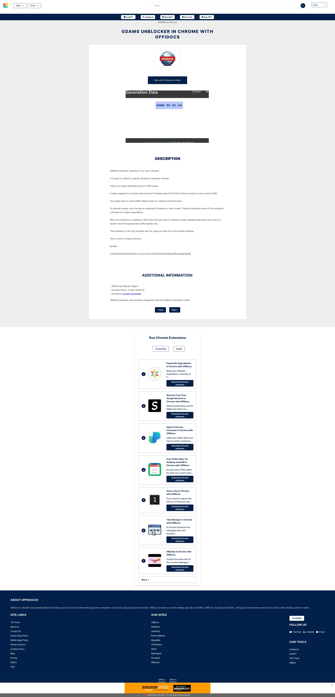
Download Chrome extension (180, 383)
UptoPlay (155, 631)
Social (179, 349)
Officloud (155, 662)
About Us (14, 627)
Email (322, 632)
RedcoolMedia (158, 636)
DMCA (13, 662)
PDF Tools (294, 658)
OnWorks (155, 627)
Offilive (292, 663)
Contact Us (15, 631)
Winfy (153, 649)
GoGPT (293, 654)
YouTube (297, 632)
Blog (12, 653)
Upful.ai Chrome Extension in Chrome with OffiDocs (179, 430)
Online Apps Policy (19, 636)
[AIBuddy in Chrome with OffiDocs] (155, 566)
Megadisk (155, 640)
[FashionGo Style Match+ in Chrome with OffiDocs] (155, 379)
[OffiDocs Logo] (5, 5)
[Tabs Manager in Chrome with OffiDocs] (155, 536)
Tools (32, 5)
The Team (15, 622)
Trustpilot (297, 618)
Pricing (13, 658)
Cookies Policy (17, 649)
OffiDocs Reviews (162, 681)
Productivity (160, 349)
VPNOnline (156, 645)
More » (145, 579)
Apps (18, 5)
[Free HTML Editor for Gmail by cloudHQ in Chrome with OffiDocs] (155, 475)
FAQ (12, 667)
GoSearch (294, 649)
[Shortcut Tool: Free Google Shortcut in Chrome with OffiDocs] (155, 411)
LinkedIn (310, 632)
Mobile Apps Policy (19, 640)
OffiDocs (155, 622)
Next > (175, 310)
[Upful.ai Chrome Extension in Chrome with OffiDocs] (155, 443)
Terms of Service (18, 645)
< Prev (160, 310)
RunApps (155, 658)
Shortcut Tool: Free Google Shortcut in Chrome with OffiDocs (177, 398)
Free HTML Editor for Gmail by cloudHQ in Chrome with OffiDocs (177, 462)
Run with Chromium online (167, 80)
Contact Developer (131, 293)
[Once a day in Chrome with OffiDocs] (155, 505)
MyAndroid (156, 653)
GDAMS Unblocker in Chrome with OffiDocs (167, 34)
